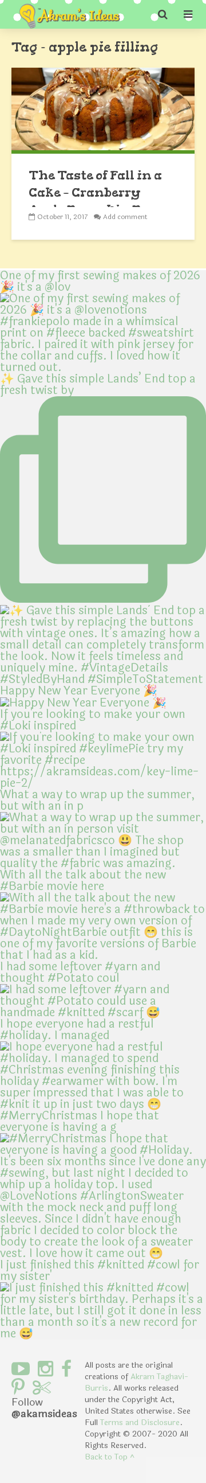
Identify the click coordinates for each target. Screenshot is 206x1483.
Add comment (125, 217)
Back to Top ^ (109, 1457)
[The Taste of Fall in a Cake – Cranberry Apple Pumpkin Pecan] (103, 110)
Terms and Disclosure (140, 1422)
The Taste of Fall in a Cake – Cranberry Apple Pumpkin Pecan (101, 192)
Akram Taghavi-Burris (136, 1382)
